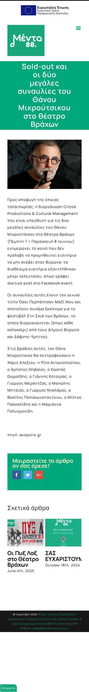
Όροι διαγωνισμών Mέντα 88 (31, 623)
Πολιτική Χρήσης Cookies (61, 619)
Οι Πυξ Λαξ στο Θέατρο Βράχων (23, 558)
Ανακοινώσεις (59, 628)
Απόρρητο (9, 688)
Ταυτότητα (60, 623)
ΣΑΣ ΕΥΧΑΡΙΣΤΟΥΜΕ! (67, 555)
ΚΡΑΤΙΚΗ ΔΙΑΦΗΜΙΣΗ (33, 628)
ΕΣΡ (73, 623)
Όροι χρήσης (49, 614)
